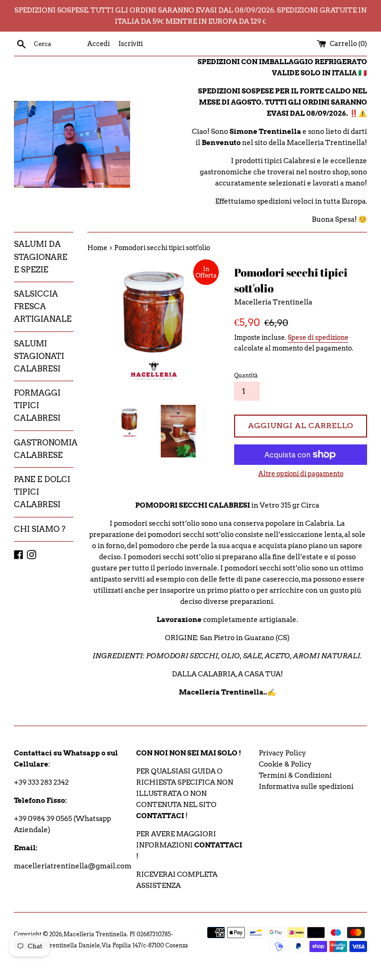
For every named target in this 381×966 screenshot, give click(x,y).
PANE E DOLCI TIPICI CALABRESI (42, 492)
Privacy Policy (282, 753)
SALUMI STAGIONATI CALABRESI (39, 356)
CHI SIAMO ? (40, 529)
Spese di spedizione (318, 337)
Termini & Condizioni (295, 775)
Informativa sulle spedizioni (306, 786)
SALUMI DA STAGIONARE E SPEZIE (40, 256)
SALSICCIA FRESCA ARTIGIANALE (43, 306)
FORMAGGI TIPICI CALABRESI (37, 405)
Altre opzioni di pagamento (300, 473)
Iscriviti (130, 43)
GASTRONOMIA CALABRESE (43, 449)
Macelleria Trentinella (95, 934)
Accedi (98, 43)
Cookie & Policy (285, 764)
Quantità (246, 375)
